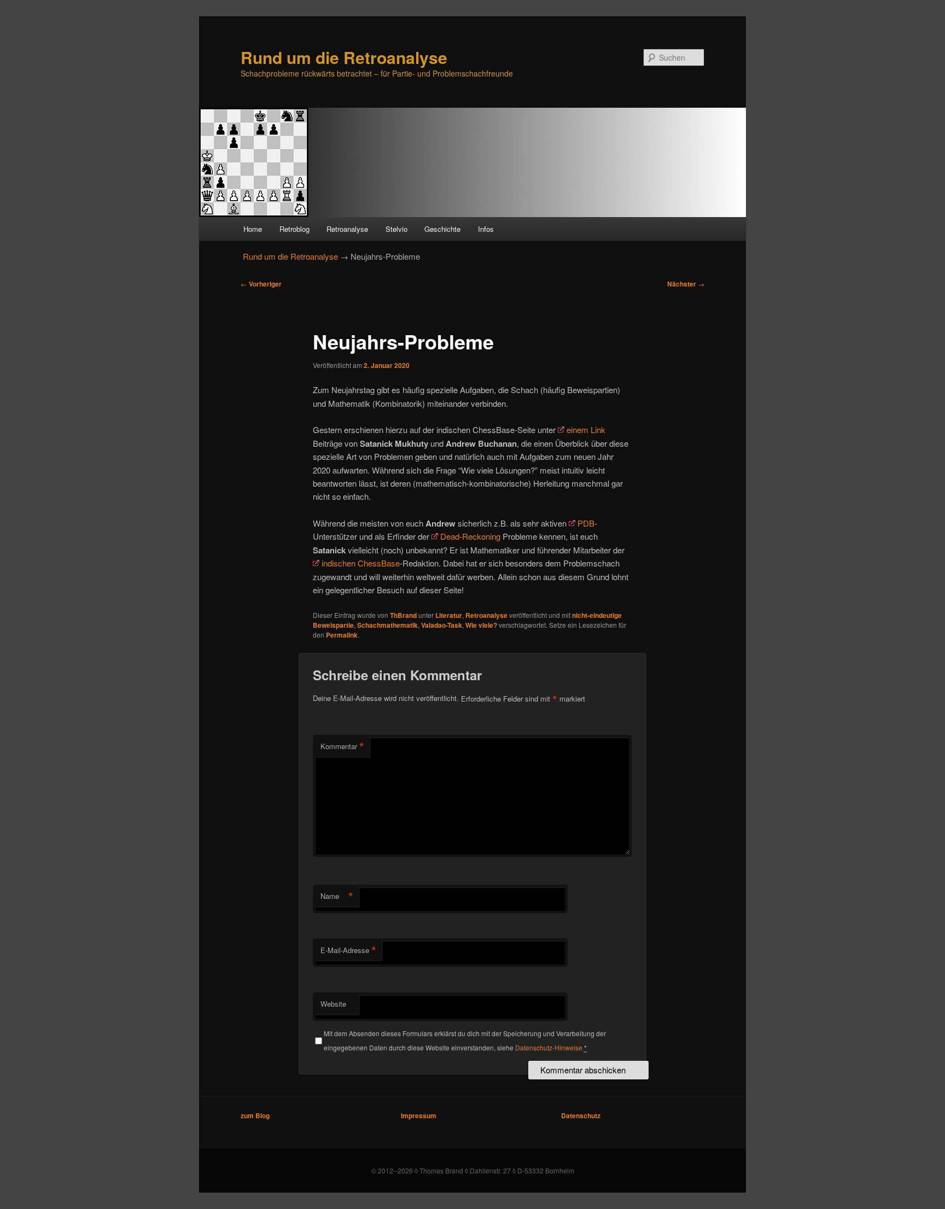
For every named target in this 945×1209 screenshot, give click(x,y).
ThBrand (403, 615)
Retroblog (294, 229)
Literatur (448, 615)
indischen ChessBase (361, 563)
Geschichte (442, 229)
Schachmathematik (387, 625)
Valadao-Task (441, 625)
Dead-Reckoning (470, 536)
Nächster (685, 284)
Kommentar (342, 746)
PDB (586, 523)
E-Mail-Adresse (348, 950)
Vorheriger (261, 284)
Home (252, 229)
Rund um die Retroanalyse (344, 57)
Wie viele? (481, 625)
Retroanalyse (347, 229)
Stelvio (396, 229)
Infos (486, 229)
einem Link (586, 429)
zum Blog (255, 1115)
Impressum (418, 1115)
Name (336, 896)
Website (333, 1003)
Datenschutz (580, 1115)
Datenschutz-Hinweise (548, 1047)
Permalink (342, 635)
